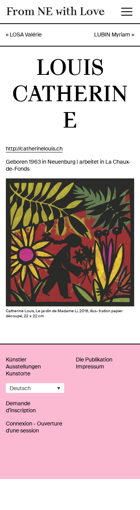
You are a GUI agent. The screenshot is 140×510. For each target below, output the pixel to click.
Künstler (16, 359)
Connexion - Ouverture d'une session (34, 427)
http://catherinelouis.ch (34, 148)
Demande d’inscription (21, 407)
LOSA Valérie (26, 34)
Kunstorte (18, 373)
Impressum (90, 366)
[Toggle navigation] (127, 12)
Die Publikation (94, 359)
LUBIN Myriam (112, 34)
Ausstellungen (23, 366)
